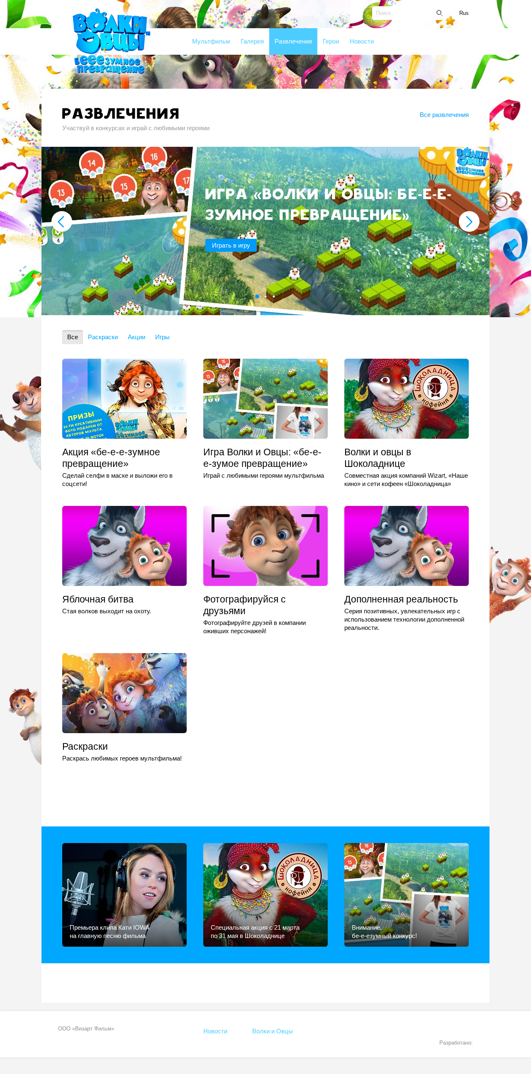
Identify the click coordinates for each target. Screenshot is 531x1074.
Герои (331, 41)
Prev (61, 221)
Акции (136, 336)
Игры (162, 336)
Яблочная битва (98, 599)
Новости (362, 41)
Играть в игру (231, 245)
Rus (464, 13)
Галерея (252, 41)
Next (469, 221)
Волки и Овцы (272, 1031)
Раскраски (103, 336)
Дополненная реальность (401, 599)
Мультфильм (211, 41)
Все (72, 336)
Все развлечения (444, 114)
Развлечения (293, 41)
